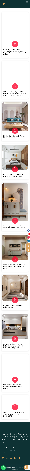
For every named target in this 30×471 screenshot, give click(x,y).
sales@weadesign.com (13, 453)
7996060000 (12, 451)
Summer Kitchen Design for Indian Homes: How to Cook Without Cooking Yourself (13, 346)
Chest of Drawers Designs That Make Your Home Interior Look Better (14, 266)
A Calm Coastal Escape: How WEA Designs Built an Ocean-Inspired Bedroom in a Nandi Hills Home (15, 52)
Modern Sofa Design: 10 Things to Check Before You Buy (14, 137)
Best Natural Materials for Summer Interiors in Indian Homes (12, 387)
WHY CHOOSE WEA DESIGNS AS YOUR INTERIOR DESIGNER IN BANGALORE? (13, 414)
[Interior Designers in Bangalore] (7, 5)
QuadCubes (15, 469)
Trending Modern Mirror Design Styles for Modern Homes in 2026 (14, 227)
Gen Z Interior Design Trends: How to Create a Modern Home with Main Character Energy (14, 93)
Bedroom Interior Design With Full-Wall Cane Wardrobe (13, 175)
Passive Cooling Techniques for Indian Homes (14, 306)
